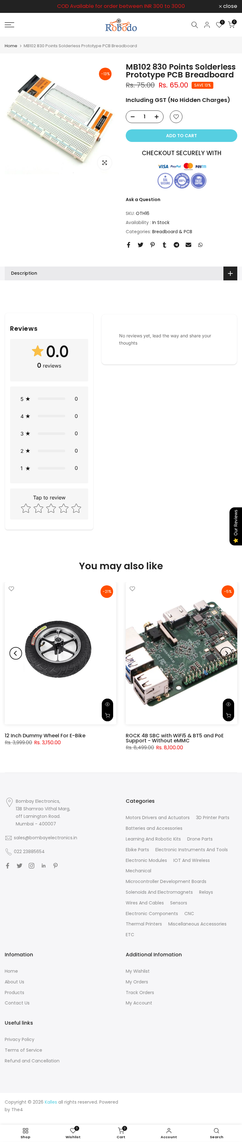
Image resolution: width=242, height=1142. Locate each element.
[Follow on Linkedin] (43, 865)
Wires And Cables (145, 903)
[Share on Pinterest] (152, 245)
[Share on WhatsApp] (200, 245)
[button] (49, 398)
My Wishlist (138, 971)
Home (11, 46)
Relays (206, 892)
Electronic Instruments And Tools (191, 850)
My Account (139, 1003)
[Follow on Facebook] (7, 865)
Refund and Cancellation (32, 1061)
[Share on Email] (188, 245)
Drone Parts (200, 839)
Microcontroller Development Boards (166, 881)
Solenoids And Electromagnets (159, 892)
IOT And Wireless (191, 860)
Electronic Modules (146, 860)
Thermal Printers (144, 924)
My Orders (137, 982)
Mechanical (138, 871)
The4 (17, 1109)
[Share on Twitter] (140, 245)
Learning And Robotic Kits (153, 839)
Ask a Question (143, 199)
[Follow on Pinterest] (55, 865)
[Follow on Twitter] (19, 865)
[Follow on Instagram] (31, 865)
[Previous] (15, 653)
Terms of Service (23, 1050)
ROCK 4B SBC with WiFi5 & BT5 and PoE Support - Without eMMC (175, 738)
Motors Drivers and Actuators (158, 817)
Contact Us (17, 1003)
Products (14, 992)
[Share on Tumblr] (164, 245)
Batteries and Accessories (154, 828)
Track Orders (140, 992)
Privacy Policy (19, 1039)
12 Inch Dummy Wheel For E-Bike (45, 735)
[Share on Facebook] (128, 245)
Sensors (178, 903)
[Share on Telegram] (176, 245)
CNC (189, 913)
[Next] (226, 653)
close (15, 6)
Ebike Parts (137, 850)
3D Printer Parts (212, 817)
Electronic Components (152, 913)
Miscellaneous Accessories (197, 924)
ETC (130, 934)
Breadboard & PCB (172, 231)
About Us (14, 982)
